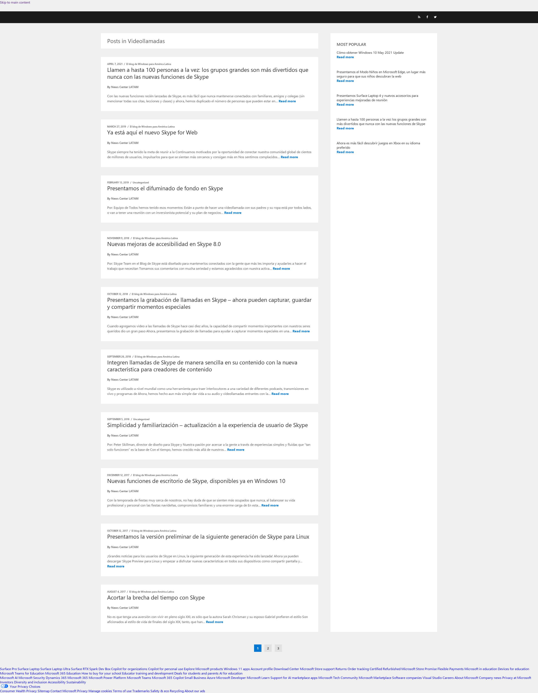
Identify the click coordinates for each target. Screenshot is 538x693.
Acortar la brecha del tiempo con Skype (156, 597)
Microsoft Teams (139, 677)
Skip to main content (15, 2)
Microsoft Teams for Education (22, 673)
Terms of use (122, 691)
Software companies (407, 677)
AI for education (231, 673)
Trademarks (141, 691)
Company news (490, 677)
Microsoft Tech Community (338, 677)
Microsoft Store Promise (419, 669)
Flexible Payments (451, 669)
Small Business (195, 677)
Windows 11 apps (237, 669)
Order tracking (358, 669)
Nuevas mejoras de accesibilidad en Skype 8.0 (164, 243)
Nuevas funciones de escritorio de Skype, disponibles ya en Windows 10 (196, 480)
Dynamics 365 (56, 677)
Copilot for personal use (165, 669)
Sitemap (44, 691)
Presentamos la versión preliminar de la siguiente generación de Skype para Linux (208, 536)
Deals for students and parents (196, 673)
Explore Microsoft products (203, 669)
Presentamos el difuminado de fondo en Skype (165, 188)
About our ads (195, 691)
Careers (448, 677)
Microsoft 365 (77, 677)
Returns (341, 669)
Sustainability (76, 682)
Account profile (262, 669)
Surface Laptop (29, 669)
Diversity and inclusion (30, 682)
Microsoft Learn (258, 677)
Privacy (82, 691)
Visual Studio (432, 677)
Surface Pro (8, 669)
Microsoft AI (9, 677)
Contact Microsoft (63, 691)
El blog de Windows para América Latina (148, 64)
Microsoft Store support (317, 669)
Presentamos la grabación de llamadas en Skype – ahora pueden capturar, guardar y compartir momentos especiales (209, 303)
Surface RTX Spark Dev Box (90, 669)
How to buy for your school (101, 673)
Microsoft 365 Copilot (168, 677)
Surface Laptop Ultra (55, 669)
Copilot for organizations (129, 669)
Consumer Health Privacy (18, 691)
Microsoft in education (480, 669)
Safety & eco (159, 691)
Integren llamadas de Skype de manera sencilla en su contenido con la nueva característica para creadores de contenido (202, 365)
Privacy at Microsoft (516, 677)
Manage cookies (100, 691)
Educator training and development (147, 673)
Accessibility (57, 682)
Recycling (177, 691)
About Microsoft (466, 677)
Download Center (286, 669)
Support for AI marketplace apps (294, 677)
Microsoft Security (31, 677)
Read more (287, 101)
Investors (6, 682)
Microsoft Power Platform (107, 677)
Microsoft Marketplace (375, 677)
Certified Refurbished (385, 669)
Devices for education (513, 669)
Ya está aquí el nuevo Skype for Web (152, 132)
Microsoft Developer (231, 677)
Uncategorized (141, 182)
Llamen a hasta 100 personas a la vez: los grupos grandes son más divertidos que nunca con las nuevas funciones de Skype (207, 73)
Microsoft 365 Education (63, 673)
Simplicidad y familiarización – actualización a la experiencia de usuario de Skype (207, 425)
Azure (211, 677)
